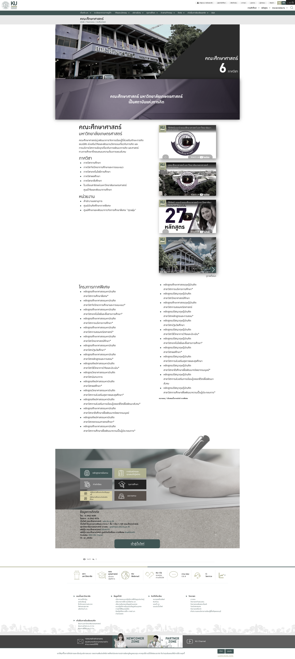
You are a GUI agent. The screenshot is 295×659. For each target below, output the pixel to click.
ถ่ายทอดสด (119, 613)
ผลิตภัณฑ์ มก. (83, 609)
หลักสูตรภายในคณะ (100, 473)
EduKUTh (105, 529)
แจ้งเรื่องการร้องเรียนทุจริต (197, 12)
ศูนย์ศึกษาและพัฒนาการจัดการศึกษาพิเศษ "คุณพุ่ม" (110, 210)
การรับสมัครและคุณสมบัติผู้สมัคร (133, 473)
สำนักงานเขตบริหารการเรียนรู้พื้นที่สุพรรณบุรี (205, 611)
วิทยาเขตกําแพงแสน (197, 601)
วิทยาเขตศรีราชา (195, 609)
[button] (213, 270)
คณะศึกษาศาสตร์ (101, 22)
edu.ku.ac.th (108, 521)
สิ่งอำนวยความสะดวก (85, 604)
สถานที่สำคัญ (82, 599)
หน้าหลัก (82, 22)
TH (279, 2)
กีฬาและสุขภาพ (83, 606)
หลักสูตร (264, 8)
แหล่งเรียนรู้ (82, 601)
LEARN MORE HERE (225, 655)
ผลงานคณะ (131, 495)
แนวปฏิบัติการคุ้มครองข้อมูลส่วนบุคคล (128, 606)
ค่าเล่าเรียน (97, 484)
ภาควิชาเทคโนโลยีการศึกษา (97, 172)
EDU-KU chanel (96, 535)
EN (284, 2)
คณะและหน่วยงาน (278, 8)
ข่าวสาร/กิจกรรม (166, 12)
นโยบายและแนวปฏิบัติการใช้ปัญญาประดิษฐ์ (130, 599)
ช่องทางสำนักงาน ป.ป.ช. (86, 626)
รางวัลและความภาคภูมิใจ (102, 12)
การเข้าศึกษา (252, 8)
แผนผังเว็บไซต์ (158, 606)
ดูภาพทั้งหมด (211, 276)
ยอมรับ (229, 651)
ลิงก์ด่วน (156, 601)
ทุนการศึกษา (150, 12)
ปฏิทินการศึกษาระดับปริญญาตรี (100, 493)
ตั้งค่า (221, 651)
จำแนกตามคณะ (90, 22)
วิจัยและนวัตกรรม (121, 12)
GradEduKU (130, 532)
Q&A (213, 12)
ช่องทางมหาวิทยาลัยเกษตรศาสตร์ (89, 623)
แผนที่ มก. (156, 604)
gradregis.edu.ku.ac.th (120, 526)
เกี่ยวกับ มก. (84, 12)
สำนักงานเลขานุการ (93, 201)
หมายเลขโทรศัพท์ (159, 599)
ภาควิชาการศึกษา (92, 163)
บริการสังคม (137, 12)
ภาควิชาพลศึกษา (92, 176)
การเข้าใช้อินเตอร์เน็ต (122, 609)
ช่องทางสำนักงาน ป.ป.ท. (86, 628)
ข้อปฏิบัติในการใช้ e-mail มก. (126, 611)
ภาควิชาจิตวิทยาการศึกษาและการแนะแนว (103, 167)
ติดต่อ (180, 12)
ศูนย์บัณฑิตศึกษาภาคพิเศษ (97, 206)
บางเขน (192, 599)
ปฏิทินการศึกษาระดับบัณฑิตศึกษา (99, 498)
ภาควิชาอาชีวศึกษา (93, 181)
